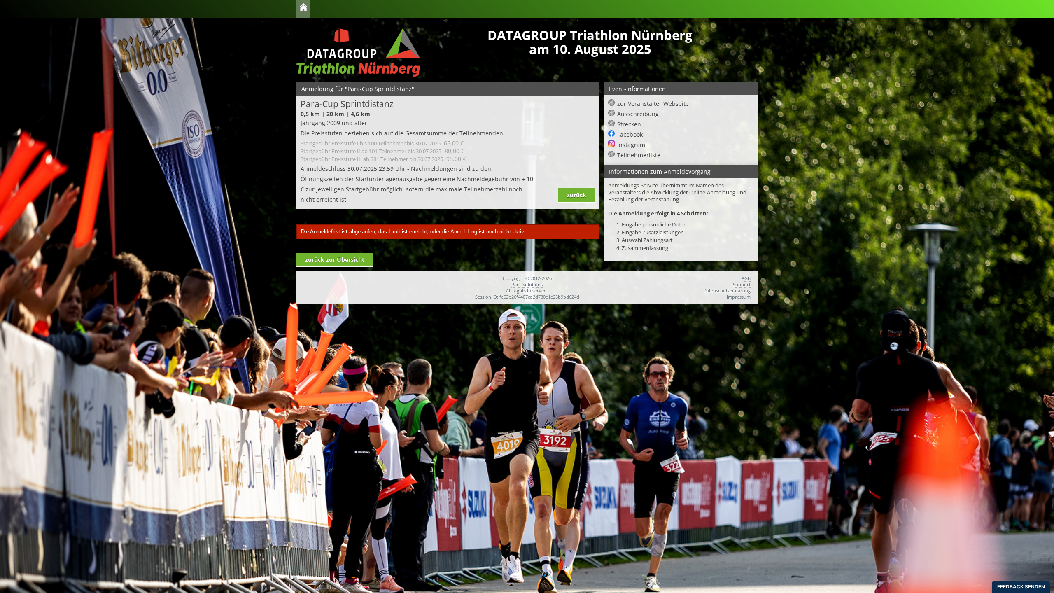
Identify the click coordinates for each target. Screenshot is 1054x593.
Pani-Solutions (527, 284)
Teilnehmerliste (638, 155)
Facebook (630, 134)
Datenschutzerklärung (727, 290)
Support (742, 284)
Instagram (631, 145)
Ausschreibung (638, 114)
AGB (746, 278)
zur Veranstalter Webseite (653, 103)
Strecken (629, 124)
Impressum (739, 297)
